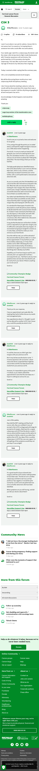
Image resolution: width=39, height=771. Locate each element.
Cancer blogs (6, 662)
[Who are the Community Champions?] (19, 274)
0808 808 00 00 (19, 730)
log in (26, 123)
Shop (4, 709)
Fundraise (5, 691)
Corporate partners (27, 689)
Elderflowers (12, 28)
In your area (6, 687)
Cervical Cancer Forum (15, 277)
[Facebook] (12, 744)
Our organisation (26, 686)
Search (10, 9)
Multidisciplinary (7, 116)
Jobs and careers (26, 679)
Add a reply (11, 122)
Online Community (10, 654)
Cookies (22, 750)
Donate (18, 647)
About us (5, 713)
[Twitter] (17, 744)
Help (22, 662)
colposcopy (5, 108)
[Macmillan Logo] (7, 738)
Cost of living (6, 681)
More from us (7, 671)
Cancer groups (7, 658)
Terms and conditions (7, 753)
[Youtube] (22, 744)
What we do (24, 682)
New (34, 15)
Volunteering (6, 701)
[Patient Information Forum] (35, 738)
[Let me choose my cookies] (3, 767)
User (36, 2)
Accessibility (23, 755)
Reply (13, 287)
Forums (17, 9)
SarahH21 (10, 133)
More (6, 2)
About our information (26, 753)
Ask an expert (7, 665)
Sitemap (23, 665)
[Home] (19, 2)
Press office (24, 692)
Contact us (24, 675)
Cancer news (25, 658)
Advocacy (5, 697)
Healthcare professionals (6, 705)
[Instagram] (26, 744)
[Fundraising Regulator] (22, 738)
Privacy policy (5, 755)
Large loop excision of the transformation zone (16, 112)
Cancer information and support (8, 676)
